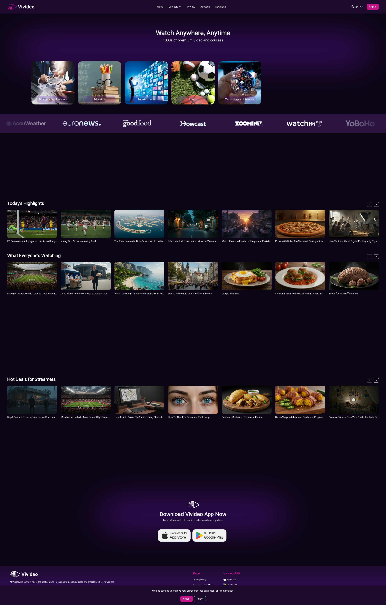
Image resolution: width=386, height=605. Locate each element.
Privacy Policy (199, 579)
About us (205, 6)
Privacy (191, 6)
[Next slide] (376, 204)
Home (160, 6)
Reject (200, 598)
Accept (186, 598)
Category (173, 6)
